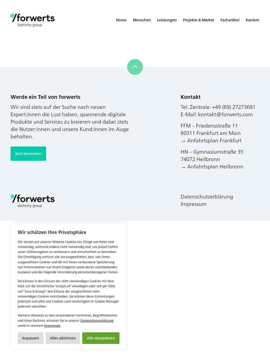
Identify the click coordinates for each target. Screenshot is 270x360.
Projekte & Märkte (198, 20)
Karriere (252, 20)
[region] (69, 286)
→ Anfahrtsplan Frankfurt (211, 140)
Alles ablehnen (63, 338)
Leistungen (167, 20)
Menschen (142, 20)
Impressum (52, 325)
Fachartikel (229, 20)
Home (121, 20)
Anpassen (30, 338)
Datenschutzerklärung (96, 320)
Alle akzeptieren (101, 338)
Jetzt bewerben (28, 153)
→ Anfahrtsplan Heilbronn (212, 166)
